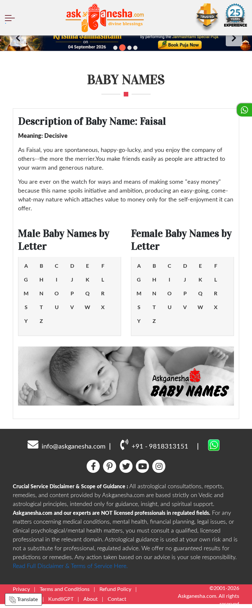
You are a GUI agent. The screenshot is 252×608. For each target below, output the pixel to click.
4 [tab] (135, 48)
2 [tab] (122, 47)
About (90, 599)
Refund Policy (115, 589)
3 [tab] (129, 48)
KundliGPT (61, 599)
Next (234, 38)
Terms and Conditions (65, 589)
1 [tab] (115, 48)
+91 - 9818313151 (160, 446)
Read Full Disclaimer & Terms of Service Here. (70, 566)
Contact (117, 599)
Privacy (21, 589)
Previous (18, 38)
